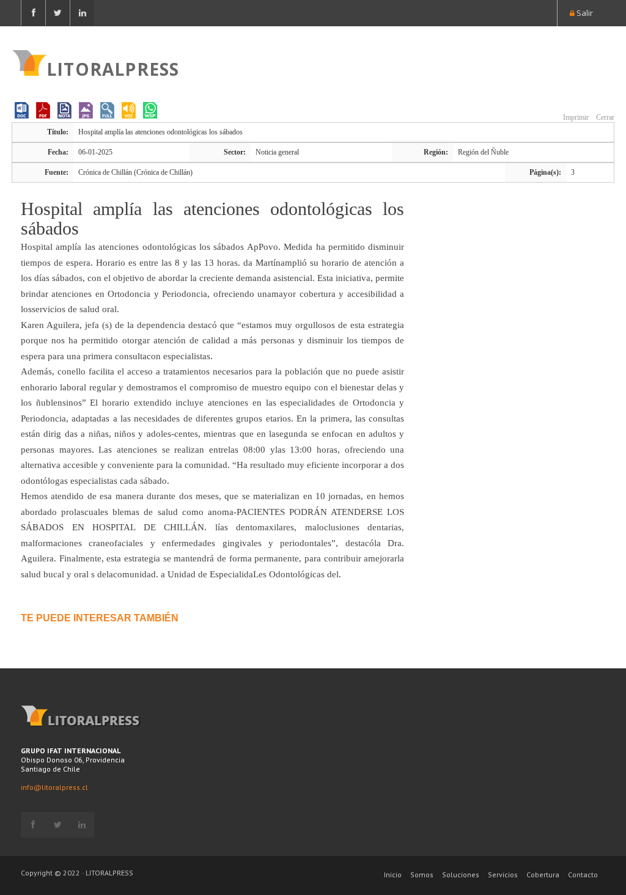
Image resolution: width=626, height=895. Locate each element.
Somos (421, 874)
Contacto (583, 874)
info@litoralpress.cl (54, 787)
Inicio (393, 874)
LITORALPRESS (112, 67)
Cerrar (604, 117)
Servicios (503, 874)
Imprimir (575, 117)
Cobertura (542, 874)
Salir (584, 12)
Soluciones (460, 874)
